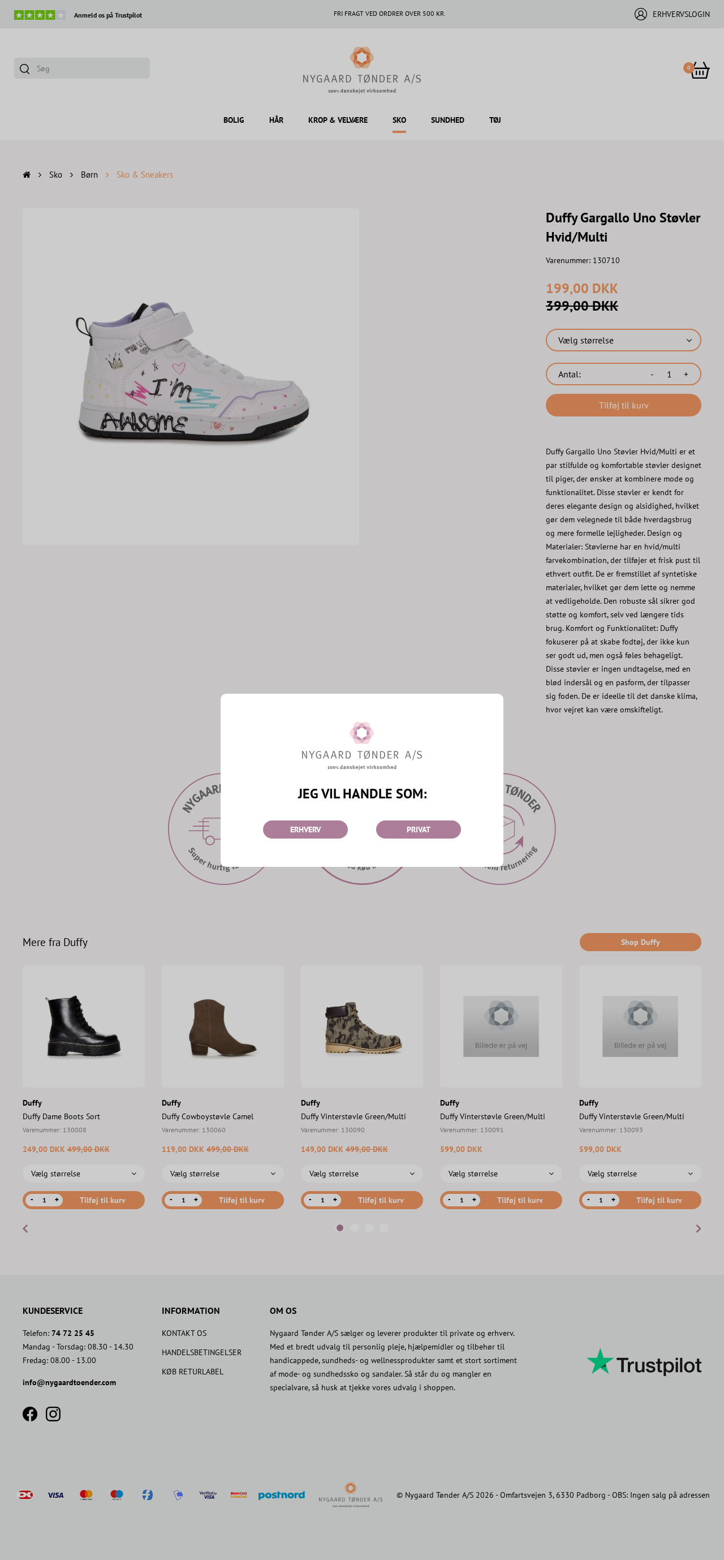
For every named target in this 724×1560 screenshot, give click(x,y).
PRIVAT (418, 829)
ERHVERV (305, 829)
